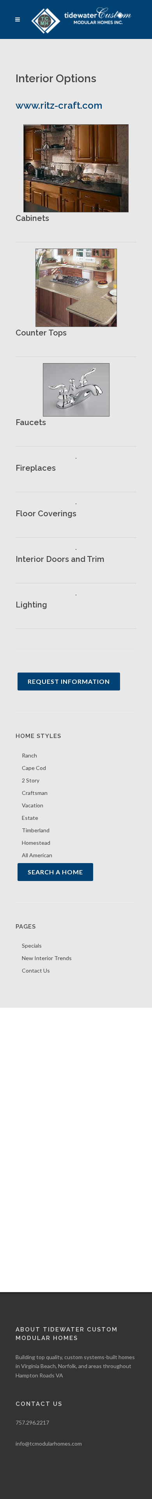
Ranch (29, 755)
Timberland (35, 830)
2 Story (30, 780)
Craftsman (35, 792)
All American (37, 855)
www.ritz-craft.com (59, 105)
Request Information (69, 681)
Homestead (36, 842)
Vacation (32, 805)
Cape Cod (34, 768)
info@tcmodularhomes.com (49, 1443)
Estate (30, 817)
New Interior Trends (47, 958)
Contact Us (36, 970)
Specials (32, 945)
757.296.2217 (32, 1422)
